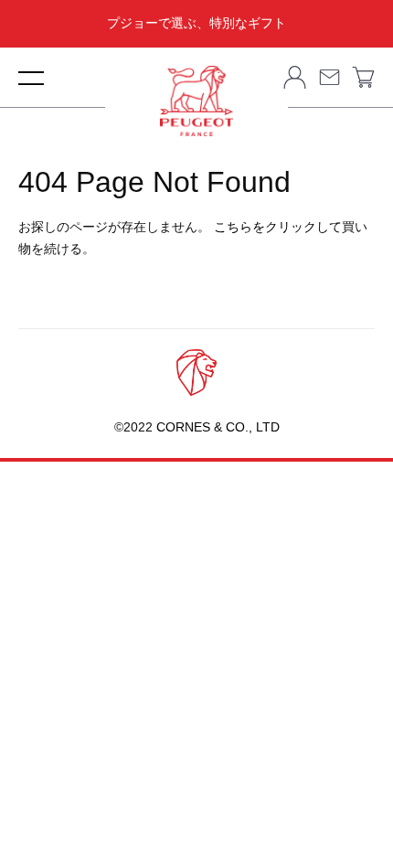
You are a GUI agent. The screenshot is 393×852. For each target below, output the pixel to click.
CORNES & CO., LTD (216, 427)
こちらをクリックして (278, 226)
